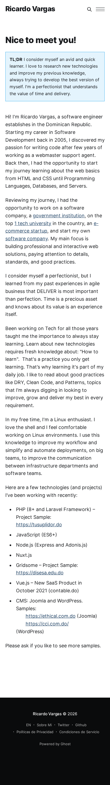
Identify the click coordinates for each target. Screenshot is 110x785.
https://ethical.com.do (51, 616)
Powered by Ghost (55, 744)
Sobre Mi (44, 725)
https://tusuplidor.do (39, 524)
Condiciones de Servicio (79, 732)
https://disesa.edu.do (40, 572)
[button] (100, 9)
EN (28, 725)
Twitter (63, 725)
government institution (59, 215)
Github (81, 725)
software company (26, 238)
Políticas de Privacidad (35, 732)
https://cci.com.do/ (47, 624)
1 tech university (32, 223)
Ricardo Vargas (30, 9)
